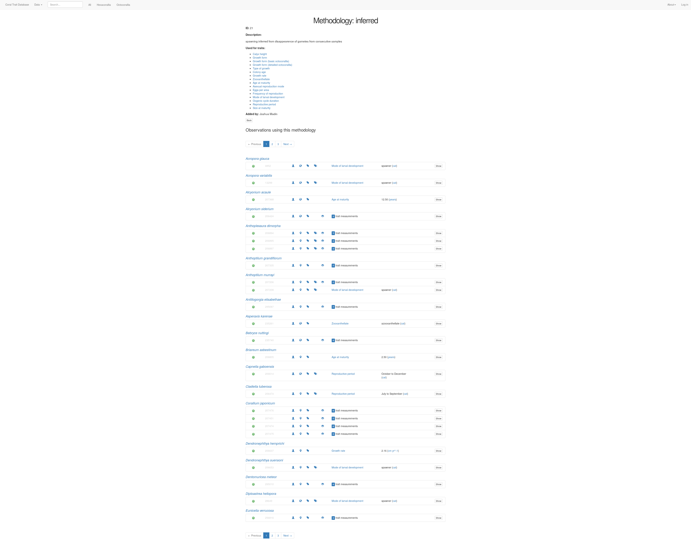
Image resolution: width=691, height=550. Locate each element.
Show (438, 165)
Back (249, 120)
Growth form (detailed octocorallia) (272, 65)
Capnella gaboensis (260, 366)
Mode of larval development (268, 97)
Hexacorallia (104, 4)
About (670, 4)
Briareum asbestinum (261, 349)
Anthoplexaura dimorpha (263, 225)
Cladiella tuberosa (259, 386)
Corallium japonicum (260, 403)
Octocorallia (123, 4)
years (393, 199)
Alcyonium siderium (260, 209)
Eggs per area (261, 90)
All (89, 4)
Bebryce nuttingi (257, 333)
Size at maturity (261, 108)
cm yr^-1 (393, 450)
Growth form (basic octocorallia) (271, 61)
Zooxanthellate (261, 79)
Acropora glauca (257, 158)
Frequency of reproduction (268, 93)
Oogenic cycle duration (266, 100)
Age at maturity (261, 82)
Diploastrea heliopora (261, 493)
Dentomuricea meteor (261, 477)
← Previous (254, 144)
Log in (684, 4)
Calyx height (260, 54)
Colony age (259, 72)
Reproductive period (264, 104)
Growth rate (259, 75)
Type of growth (261, 68)
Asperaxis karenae (259, 316)
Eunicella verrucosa (260, 510)
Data (37, 4)
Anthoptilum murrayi (260, 274)
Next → (287, 144)
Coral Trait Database (17, 4)
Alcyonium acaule (258, 192)
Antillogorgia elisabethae (263, 299)
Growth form (260, 57)
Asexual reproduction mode (268, 86)
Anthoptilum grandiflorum (264, 258)
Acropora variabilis (259, 175)
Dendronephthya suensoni (264, 460)
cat (394, 166)
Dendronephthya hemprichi (265, 443)
